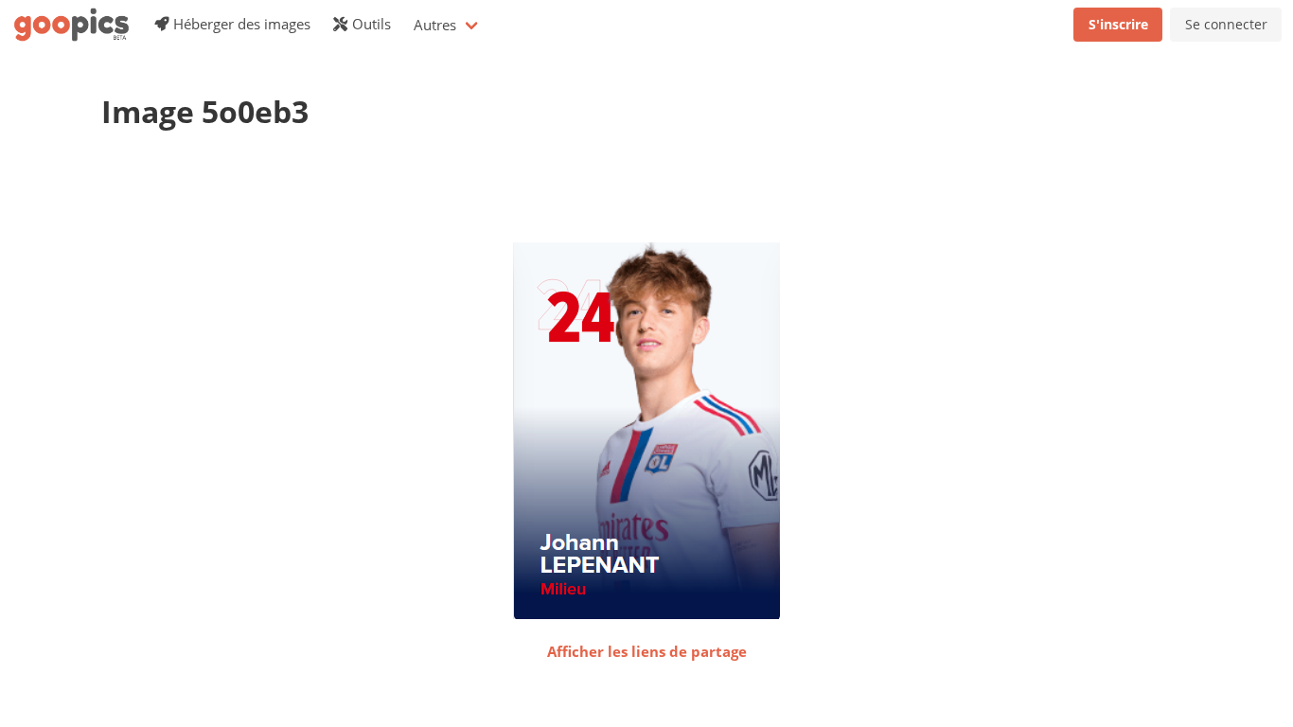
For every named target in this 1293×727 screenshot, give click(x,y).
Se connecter (1226, 24)
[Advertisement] (445, 194)
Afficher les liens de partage (647, 651)
